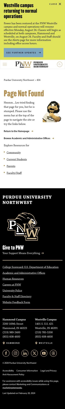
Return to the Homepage (16, 131)
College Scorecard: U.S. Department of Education (31, 267)
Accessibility (8, 370)
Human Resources (13, 279)
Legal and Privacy (48, 370)
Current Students (17, 159)
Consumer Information (27, 370)
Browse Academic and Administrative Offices (27, 138)
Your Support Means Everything (21, 253)
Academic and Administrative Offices (24, 273)
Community (14, 152)
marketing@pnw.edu (12, 387)
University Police (12, 290)
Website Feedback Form (16, 302)
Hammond (13, 343)
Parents (11, 166)
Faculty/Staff (14, 173)
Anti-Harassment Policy (13, 374)
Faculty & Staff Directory (17, 296)
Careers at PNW (12, 285)
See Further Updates (21, 52)
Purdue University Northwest (27, 200)
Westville (46, 343)
